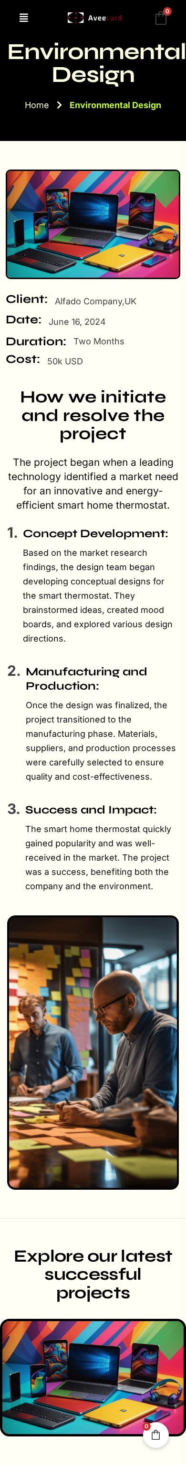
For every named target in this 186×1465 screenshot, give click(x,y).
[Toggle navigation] (27, 18)
